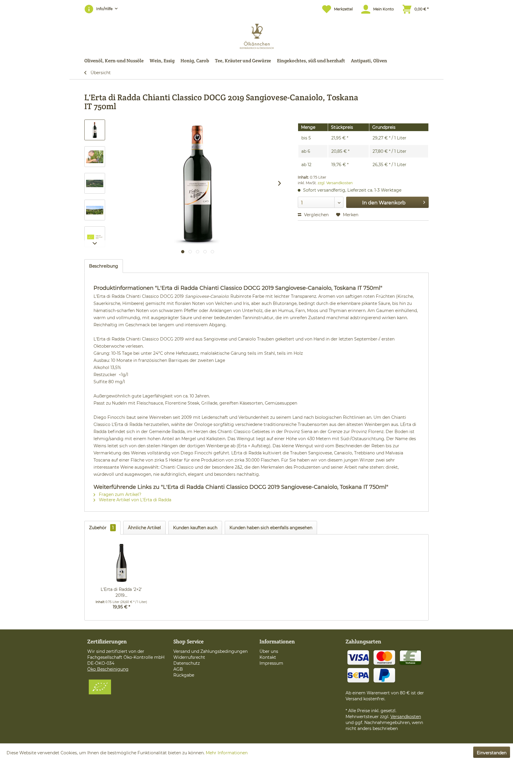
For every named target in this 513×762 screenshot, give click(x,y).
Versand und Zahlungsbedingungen (210, 651)
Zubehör (101, 527)
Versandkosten (405, 716)
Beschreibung (103, 266)
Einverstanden (491, 752)
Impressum (271, 663)
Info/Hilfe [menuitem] (104, 9)
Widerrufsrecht (189, 657)
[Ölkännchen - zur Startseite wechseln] (257, 35)
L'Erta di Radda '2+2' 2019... (121, 592)
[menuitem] (334, 9)
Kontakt (267, 657)
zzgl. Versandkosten (335, 183)
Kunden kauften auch (195, 527)
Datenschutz (186, 663)
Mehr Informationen (227, 752)
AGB (178, 669)
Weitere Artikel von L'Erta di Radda (134, 499)
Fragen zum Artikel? (119, 494)
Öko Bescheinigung (108, 669)
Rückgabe (183, 675)
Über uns (268, 651)
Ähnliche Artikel (144, 527)
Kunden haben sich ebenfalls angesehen (270, 527)
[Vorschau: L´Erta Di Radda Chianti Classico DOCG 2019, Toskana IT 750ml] (94, 130)
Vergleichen (316, 214)
